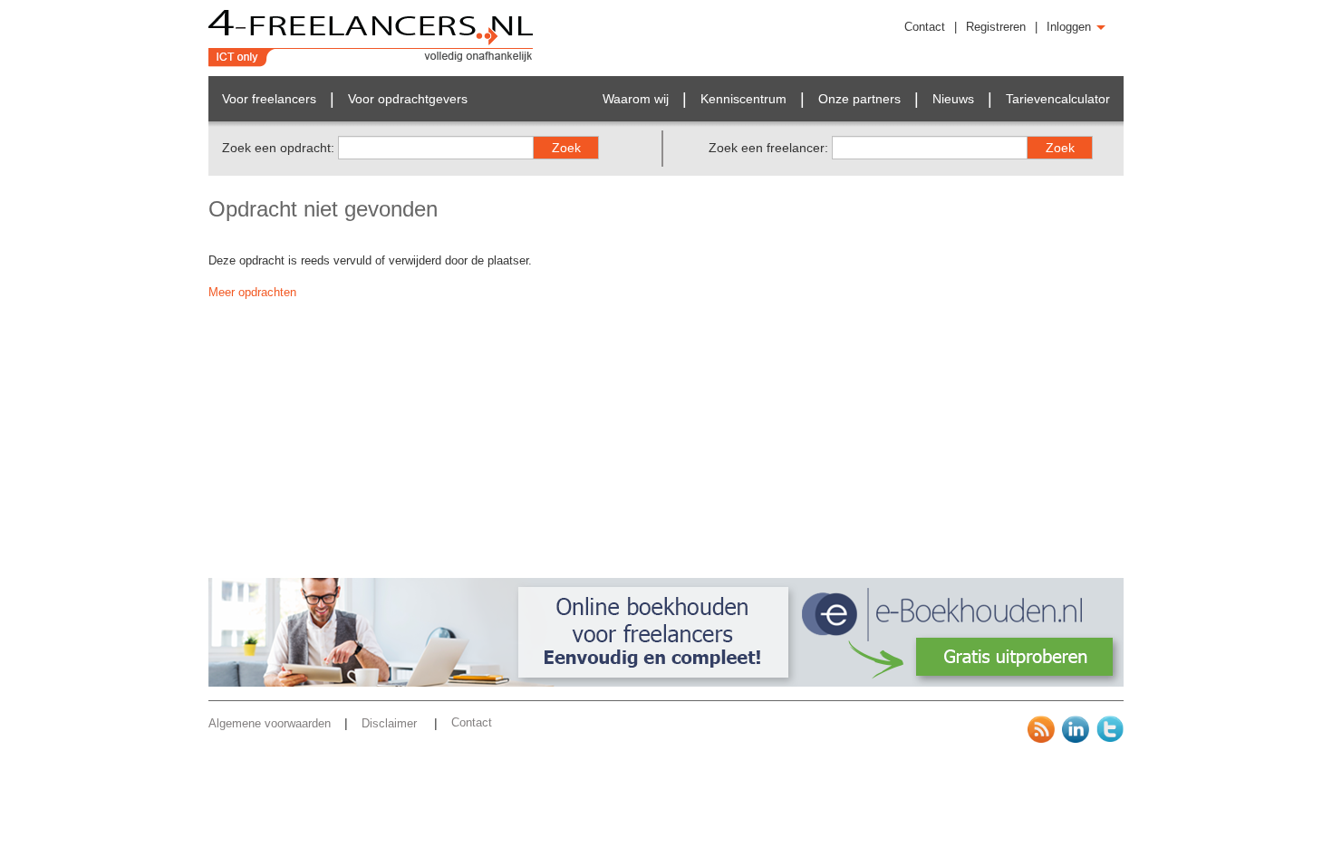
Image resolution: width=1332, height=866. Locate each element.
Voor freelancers (269, 98)
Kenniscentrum (743, 98)
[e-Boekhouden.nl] (666, 682)
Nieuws (953, 98)
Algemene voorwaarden (269, 723)
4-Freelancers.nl (371, 38)
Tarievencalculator (1058, 98)
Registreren (996, 27)
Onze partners (859, 98)
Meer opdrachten (252, 292)
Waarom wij (636, 98)
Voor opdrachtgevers (408, 98)
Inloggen (1071, 27)
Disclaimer (391, 723)
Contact (924, 27)
